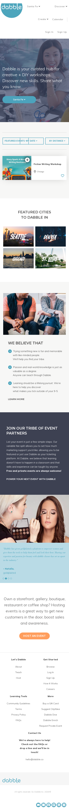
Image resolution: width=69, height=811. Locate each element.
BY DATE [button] (31, 141)
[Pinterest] (64, 805)
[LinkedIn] (59, 805)
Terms (18, 709)
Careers (50, 689)
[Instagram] (43, 805)
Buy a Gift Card (51, 703)
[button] (33, 6)
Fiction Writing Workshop (47, 164)
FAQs (18, 720)
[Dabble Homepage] (13, 10)
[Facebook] (48, 805)
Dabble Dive (50, 714)
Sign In (49, 32)
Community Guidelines (18, 703)
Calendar (57, 19)
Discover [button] (60, 6)
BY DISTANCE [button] (56, 141)
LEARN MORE (16, 399)
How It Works (50, 683)
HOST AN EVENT (34, 635)
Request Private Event (50, 725)
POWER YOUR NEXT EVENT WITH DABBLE (31, 479)
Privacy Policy (18, 714)
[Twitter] (54, 805)
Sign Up (62, 32)
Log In (50, 672)
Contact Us (34, 733)
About (18, 666)
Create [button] (42, 19)
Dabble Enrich (50, 720)
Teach (18, 672)
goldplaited (9, 572)
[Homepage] (11, 778)
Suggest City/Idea (50, 709)
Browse (51, 666)
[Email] (38, 805)
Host (18, 677)
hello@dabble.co (34, 759)
